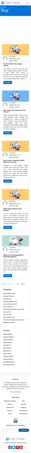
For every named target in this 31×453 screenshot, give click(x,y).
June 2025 (6, 348)
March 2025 (6, 353)
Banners (9, 410)
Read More (7, 82)
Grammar (6, 312)
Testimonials (10, 407)
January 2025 (7, 359)
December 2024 (8, 362)
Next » (23, 284)
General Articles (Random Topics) (12, 309)
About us (9, 404)
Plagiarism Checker (10, 401)
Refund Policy (23, 413)
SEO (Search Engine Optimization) (12, 320)
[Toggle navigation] (27, 2)
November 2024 (8, 364)
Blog (23, 401)
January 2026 (7, 339)
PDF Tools (6, 314)
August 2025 (7, 342)
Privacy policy (23, 410)
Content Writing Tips (8, 304)
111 (18, 284)
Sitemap (23, 404)
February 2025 (7, 356)
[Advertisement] (15, 29)
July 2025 (6, 345)
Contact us (23, 407)
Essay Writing (7, 306)
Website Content (7, 322)
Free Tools (18, 392)
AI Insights (6, 298)
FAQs (9, 413)
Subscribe (24, 430)
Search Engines (7, 317)
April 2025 (6, 351)
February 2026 (7, 337)
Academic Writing (8, 296)
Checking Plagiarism (8, 301)
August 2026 (7, 334)
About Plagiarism (7, 293)
